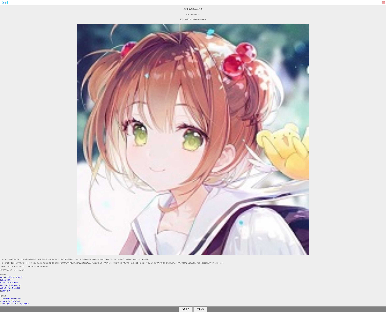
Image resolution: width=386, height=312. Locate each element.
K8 (5, 277)
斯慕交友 (17, 285)
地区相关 (10, 285)
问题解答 (3, 291)
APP (8, 280)
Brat (1, 277)
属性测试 (19, 277)
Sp (11, 280)
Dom (1, 285)
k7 (1, 282)
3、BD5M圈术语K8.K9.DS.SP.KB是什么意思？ (14, 304)
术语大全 (3, 288)
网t (4, 282)
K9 (7, 277)
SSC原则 (17, 288)
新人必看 (12, 277)
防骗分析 (3, 280)
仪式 (8, 291)
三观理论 (8, 282)
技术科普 (15, 282)
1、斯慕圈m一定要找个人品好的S (10, 298)
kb (14, 280)
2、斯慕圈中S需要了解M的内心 (10, 301)
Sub (5, 285)
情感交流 (10, 288)
